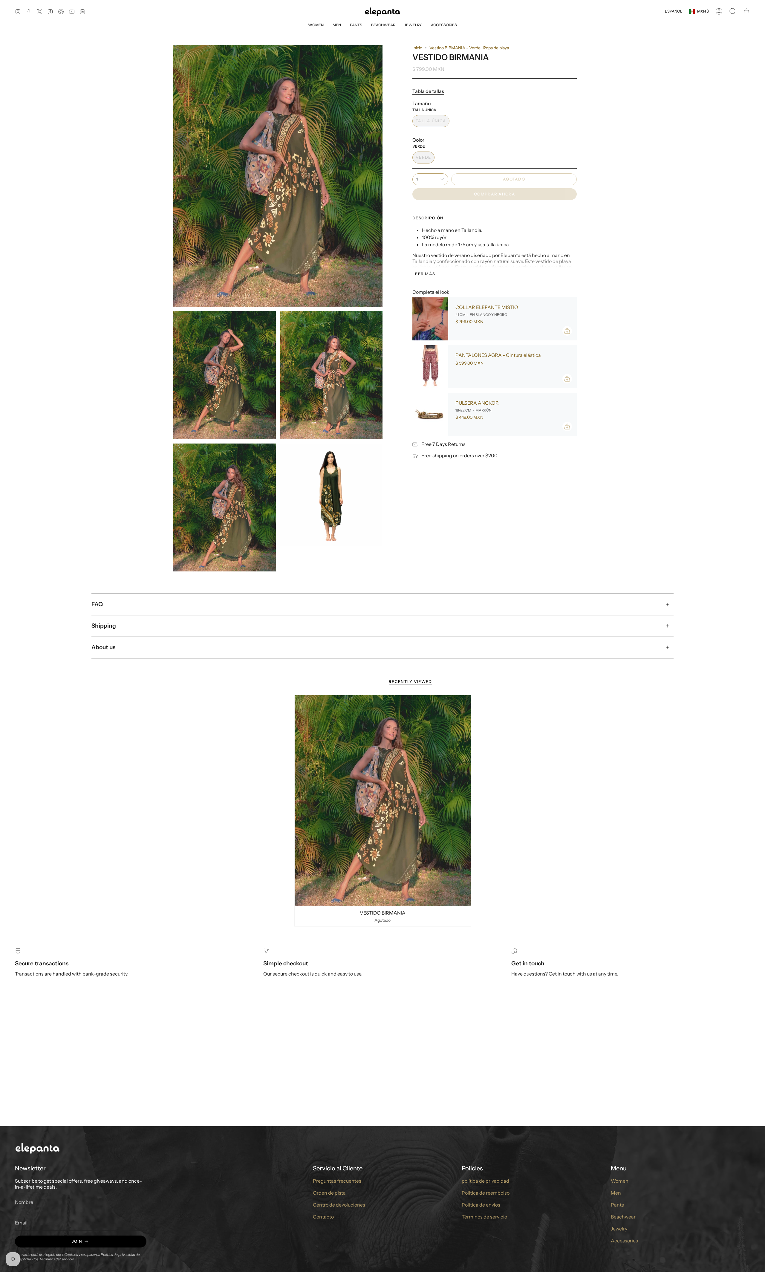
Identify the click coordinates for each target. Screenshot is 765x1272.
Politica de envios (481, 1205)
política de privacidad (485, 1181)
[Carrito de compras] (746, 11)
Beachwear (623, 1217)
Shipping (103, 625)
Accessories (624, 1241)
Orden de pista (329, 1193)
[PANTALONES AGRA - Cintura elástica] (430, 366)
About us (103, 647)
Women (619, 1181)
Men (616, 1193)
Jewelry (619, 1229)
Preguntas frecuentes (337, 1181)
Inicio (417, 48)
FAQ (97, 604)
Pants (617, 1205)
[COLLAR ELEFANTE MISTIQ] (430, 318)
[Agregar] (567, 331)
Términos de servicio (484, 1217)
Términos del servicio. (57, 1259)
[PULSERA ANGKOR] (430, 414)
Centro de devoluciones (339, 1205)
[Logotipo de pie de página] (37, 1148)
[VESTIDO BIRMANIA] (383, 800)
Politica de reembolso (486, 1193)
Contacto (323, 1217)
